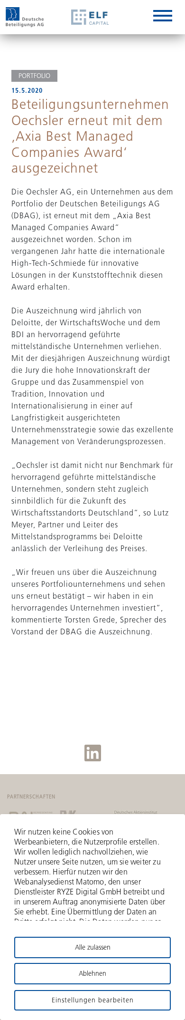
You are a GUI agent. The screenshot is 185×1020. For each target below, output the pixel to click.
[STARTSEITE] (25, 17)
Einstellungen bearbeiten (93, 1000)
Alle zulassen (93, 947)
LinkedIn (92, 753)
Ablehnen (92, 973)
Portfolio (34, 75)
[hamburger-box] (162, 17)
